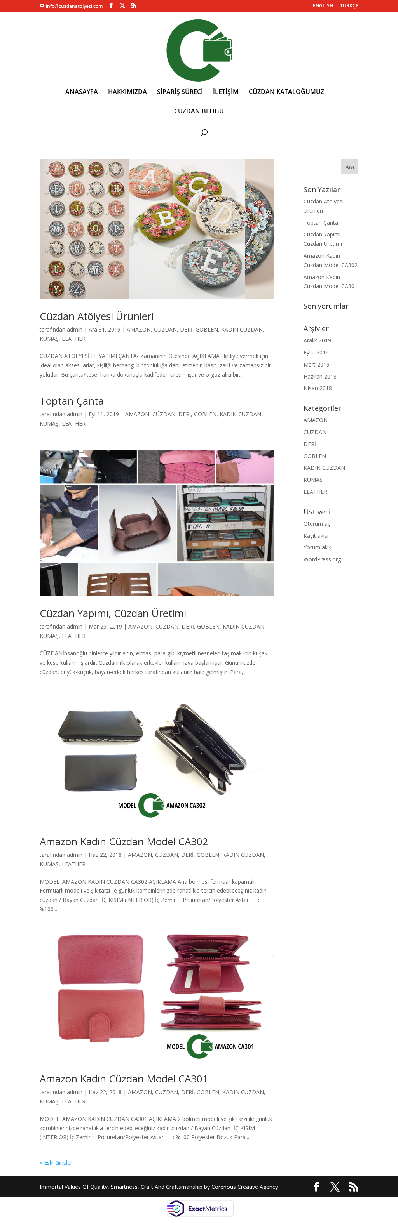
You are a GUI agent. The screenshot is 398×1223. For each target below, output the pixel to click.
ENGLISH (323, 6)
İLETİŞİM (226, 92)
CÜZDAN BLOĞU (199, 111)
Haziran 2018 (320, 376)
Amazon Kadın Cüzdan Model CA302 (124, 841)
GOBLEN (207, 329)
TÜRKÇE (349, 6)
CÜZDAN (165, 329)
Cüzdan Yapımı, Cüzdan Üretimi (113, 613)
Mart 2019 (317, 364)
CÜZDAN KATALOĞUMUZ (286, 92)
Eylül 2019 (316, 352)
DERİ (186, 329)
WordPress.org (322, 559)
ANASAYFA (81, 92)
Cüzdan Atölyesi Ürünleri (97, 316)
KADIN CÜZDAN (242, 329)
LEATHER (74, 338)
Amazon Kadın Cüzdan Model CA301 (124, 1079)
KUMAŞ (49, 338)
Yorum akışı (318, 547)
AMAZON (139, 329)
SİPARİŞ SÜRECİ (180, 92)
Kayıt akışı (316, 535)
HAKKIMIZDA (127, 92)
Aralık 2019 (317, 340)
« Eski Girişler (56, 1162)
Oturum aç (317, 523)
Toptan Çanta (72, 401)
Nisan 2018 (318, 388)
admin (74, 329)
